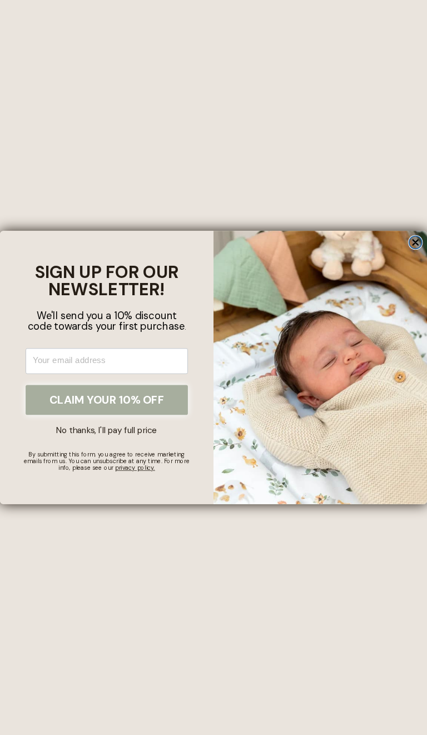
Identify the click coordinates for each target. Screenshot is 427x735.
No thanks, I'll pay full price (106, 430)
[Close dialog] (415, 242)
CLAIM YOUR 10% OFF (107, 400)
